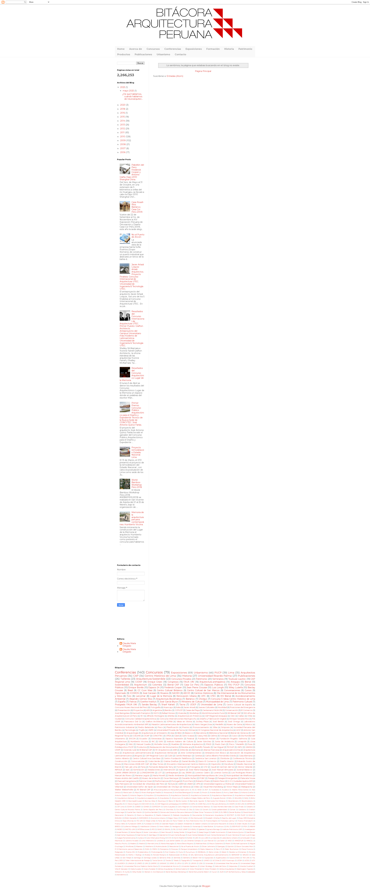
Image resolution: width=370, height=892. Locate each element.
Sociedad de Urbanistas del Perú (148, 784)
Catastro (249, 807)
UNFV (239, 747)
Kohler (189, 838)
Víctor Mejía (232, 787)
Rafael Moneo (168, 713)
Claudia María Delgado (129, 644)
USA (200, 863)
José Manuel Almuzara (222, 770)
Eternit (118, 767)
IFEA (245, 826)
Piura (250, 744)
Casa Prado (239, 807)
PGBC (202, 778)
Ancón (204, 792)
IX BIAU (193, 829)
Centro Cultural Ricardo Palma (127, 810)
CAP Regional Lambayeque (168, 804)
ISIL (174, 829)
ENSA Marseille (130, 818)
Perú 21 (219, 849)
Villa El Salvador (121, 869)
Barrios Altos (150, 801)
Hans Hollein (164, 826)
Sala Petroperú (122, 784)
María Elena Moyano (185, 844)
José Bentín (218, 721)
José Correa (141, 835)
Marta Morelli (159, 775)
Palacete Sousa (247, 778)
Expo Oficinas (128, 821)
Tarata (168, 860)
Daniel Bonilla (188, 761)
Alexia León (127, 792)
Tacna (182, 704)
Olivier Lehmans (208, 846)
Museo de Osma (234, 724)
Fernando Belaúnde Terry (161, 767)
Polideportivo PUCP (124, 747)
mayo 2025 (128, 90)
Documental (197, 815)
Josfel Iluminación (218, 832)
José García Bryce (169, 701)
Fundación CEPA (134, 824)
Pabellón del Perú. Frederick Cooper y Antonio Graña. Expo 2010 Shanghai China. (132, 172)
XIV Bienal (225, 696)
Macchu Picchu (121, 844)
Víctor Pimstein (211, 869)
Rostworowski (174, 855)
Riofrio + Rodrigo (135, 855)
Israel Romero (122, 832)
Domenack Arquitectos (214, 815)
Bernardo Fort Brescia (216, 801)
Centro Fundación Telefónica (178, 758)
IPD (153, 829)
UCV (253, 860)
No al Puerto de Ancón (138, 235)
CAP (135, 675)
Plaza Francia (247, 849)
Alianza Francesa (211, 750)
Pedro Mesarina (206, 849)
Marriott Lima (152, 844)
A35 (148, 710)
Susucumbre (234, 858)
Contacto (180, 54)
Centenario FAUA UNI (212, 710)
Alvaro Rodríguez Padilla (151, 792)
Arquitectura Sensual (125, 798)
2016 (122, 113)
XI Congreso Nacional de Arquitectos (215, 730)
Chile (250, 716)
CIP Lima (120, 807)
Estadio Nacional (244, 764)
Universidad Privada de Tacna (171, 730)
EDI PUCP (241, 815)
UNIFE (150, 730)
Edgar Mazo (173, 818)
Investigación (250, 829)
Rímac (185, 855)
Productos (123, 54)
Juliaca (141, 838)
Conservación (231, 710)
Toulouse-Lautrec (237, 679)
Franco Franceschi (245, 821)
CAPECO (184, 804)
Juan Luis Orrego (248, 835)
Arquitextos (164, 798)
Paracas (174, 849)
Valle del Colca (220, 866)
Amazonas (168, 792)
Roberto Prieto (203, 781)
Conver (232, 810)
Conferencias (172, 49)
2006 (123, 152)
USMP (117, 750)
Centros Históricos (203, 693)
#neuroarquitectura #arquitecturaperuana (171, 790)
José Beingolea (122, 713)
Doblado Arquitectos (181, 815)
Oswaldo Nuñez (189, 778)
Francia (132, 701)
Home (121, 49)
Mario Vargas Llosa (203, 724)
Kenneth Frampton (141, 713)
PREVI (154, 849)
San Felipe (127, 858)
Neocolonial (173, 846)
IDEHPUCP (236, 826)
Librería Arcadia (132, 841)
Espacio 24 (153, 687)
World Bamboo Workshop (176, 872)
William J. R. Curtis (122, 872)
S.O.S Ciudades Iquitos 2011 (240, 781)
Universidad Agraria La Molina (217, 784)
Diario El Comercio (207, 761)
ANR (175, 750)
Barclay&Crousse (135, 801)
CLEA (170, 756)
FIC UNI (140, 821)
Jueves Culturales (206, 707)
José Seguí (153, 835)
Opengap (221, 846)
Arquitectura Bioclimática (169, 699)
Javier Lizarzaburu (151, 832)
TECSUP (230, 747)
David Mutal (248, 812)
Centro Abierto (122, 758)
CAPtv (192, 804)
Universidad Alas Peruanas (227, 863)
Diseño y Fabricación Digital (213, 719)
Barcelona (201, 733)
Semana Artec (165, 858)
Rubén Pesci (219, 781)
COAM (129, 807)
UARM (181, 784)
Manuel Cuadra (143, 744)
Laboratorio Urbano (229, 838)
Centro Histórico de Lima (160, 675)
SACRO (176, 693)
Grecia (231, 824)
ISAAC (159, 829)
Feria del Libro (164, 821)
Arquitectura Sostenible (150, 678)
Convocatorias (138, 761)
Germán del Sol (227, 767)
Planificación (172, 727)
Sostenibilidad (122, 684)
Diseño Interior (227, 761)
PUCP (218, 672)
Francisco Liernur (228, 821)
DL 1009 (223, 812)
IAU (227, 826)
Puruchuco (190, 852)
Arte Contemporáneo (191, 753)
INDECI (120, 829)
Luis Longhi (218, 687)
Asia (172, 733)
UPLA (179, 863)
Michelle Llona (161, 744)
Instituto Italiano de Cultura (180, 741)
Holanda (186, 826)
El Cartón (184, 818)
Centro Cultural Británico (169, 690)
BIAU (179, 733)
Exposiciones (194, 49)
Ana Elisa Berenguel (183, 792)
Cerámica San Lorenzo (206, 758)
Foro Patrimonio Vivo (194, 821)
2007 (123, 148)
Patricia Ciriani (145, 781)
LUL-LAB (204, 838)
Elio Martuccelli (197, 818)
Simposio (225, 727)
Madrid (142, 844)
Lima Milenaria (147, 841)
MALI (131, 744)
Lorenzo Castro (202, 773)
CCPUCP (179, 710)
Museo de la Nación (151, 778)
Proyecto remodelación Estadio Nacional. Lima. (138, 452)
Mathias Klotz (201, 844)
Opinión (230, 846)
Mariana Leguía (142, 775)
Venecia (186, 787)
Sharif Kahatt (168, 704)
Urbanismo (163, 54)
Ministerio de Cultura (192, 701)
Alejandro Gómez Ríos (140, 699)
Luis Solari (221, 841)
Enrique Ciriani (155, 682)
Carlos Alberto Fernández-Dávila (220, 756)
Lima (231, 672)
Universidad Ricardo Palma (215, 675)
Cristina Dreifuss (170, 761)
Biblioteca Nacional (218, 733)
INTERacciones (143, 829)
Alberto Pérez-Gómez (240, 790)
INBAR (252, 826)
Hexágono (176, 826)
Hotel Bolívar (208, 826)
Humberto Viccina (139, 741)
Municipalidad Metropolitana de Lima (205, 775)
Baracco (189, 733)
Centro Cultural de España (239, 705)
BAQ (246, 798)
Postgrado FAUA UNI (126, 704)
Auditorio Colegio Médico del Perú (197, 798)
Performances (162, 781)
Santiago (137, 858)
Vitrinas (191, 730)
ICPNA (170, 721)
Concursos (153, 49)
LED (196, 838)
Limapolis (242, 741)
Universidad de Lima (211, 704)
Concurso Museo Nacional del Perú (131, 707)
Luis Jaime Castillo (173, 841)
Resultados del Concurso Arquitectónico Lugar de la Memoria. (132, 374)
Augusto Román (219, 798)
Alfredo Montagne (155, 716)
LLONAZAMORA (147, 773)
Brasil (130, 690)
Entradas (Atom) (175, 76)
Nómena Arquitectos (193, 744)
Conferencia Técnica (242, 758)
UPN (198, 784)
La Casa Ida (214, 838)
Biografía (118, 804)
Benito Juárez (181, 801)
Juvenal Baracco (244, 770)
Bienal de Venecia (239, 733)
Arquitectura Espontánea (222, 795)
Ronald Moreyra (159, 855)
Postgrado (119, 852)
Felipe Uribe (150, 821)
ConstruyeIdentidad (219, 810)
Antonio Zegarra (137, 795)
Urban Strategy (206, 866)
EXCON (132, 739)
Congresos (173, 682)
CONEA (146, 807)
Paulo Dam (220, 744)
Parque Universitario (189, 849)
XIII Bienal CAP (234, 713)
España (121, 701)
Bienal (248, 682)
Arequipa (235, 682)
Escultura (228, 764)
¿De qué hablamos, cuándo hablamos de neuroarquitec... (132, 96)
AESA (199, 790)
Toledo (176, 860)
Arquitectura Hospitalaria (245, 795)
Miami (227, 844)
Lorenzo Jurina (221, 773)
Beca (171, 801)
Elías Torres (158, 764)
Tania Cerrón (157, 860)
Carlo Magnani (183, 807)
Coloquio (224, 736)
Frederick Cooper (173, 687)
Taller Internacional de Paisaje (137, 860)
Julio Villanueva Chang (155, 838)
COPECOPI (156, 807)
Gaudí (213, 767)
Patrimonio (245, 49)
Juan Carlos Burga (177, 835)
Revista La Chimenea (237, 852)
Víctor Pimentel (196, 869)
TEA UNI (246, 858)
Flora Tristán (178, 821)
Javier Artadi (189, 707)
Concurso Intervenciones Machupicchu (178, 719)
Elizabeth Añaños (212, 818)
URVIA (193, 863)
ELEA (251, 815)
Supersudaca (221, 858)
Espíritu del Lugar (229, 818)
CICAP (146, 736)
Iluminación (138, 770)
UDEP (193, 704)
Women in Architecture (153, 872)
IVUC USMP (183, 829)
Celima (213, 736)
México (248, 724)
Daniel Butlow (234, 812)
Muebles (175, 744)
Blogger (206, 886)
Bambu (168, 710)
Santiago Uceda (150, 858)
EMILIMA (118, 818)
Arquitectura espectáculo (147, 798)
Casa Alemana (245, 756)
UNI (146, 863)
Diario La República (145, 815)
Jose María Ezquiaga (198, 770)
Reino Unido (214, 852)
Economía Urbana (158, 818)
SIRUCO (246, 855)
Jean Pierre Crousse (197, 687)
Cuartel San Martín (134, 812)
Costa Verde (154, 761)
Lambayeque (171, 773)
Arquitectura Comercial (200, 795)
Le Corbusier (245, 838)
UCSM (239, 860)
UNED (139, 863)
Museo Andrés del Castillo (127, 778)
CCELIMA (137, 736)
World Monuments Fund (213, 713)
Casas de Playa (193, 710)
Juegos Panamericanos (126, 838)
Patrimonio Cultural (242, 701)
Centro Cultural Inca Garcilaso (147, 758)
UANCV (207, 860)
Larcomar (141, 696)
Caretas (198, 756)
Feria (143, 767)
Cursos (248, 690)
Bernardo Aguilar (197, 801)
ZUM (222, 872)
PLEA (147, 849)
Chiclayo (203, 699)
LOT (160, 773)
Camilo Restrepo (184, 756)
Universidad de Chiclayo (167, 787)
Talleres (125, 678)
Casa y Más (202, 736)
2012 (122, 128)
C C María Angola (131, 804)
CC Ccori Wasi (145, 690)
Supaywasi (208, 858)
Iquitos (182, 770)
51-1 (141, 716)
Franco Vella (120, 824)
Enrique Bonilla (136, 687)
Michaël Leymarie (240, 844)
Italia (178, 707)
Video (197, 787)
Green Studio (242, 824)
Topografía (185, 860)
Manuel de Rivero (123, 775)
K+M (169, 838)
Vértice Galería (181, 869)
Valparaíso (233, 866)
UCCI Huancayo (228, 860)
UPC (203, 696)
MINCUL (249, 841)
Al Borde (184, 750)
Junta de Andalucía (224, 741)
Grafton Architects (154, 721)
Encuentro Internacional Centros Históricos (187, 764)
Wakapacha (246, 787)
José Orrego (234, 721)
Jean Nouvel (166, 832)
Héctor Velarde (245, 767)
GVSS (157, 824)
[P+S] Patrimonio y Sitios (236, 872)
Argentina (157, 710)
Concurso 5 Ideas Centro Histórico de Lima (233, 699)
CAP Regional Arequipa (216, 716)
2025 (123, 87)
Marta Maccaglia (167, 844)
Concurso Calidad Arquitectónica (140, 719)
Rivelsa (147, 855)
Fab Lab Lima (131, 767)
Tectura (171, 784)
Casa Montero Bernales (222, 807)
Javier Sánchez (204, 741)
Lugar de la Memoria (161, 696)
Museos (164, 693)
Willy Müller (137, 872)
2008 (123, 144)
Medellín (219, 724)
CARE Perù (202, 804)
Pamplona (164, 849)
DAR (216, 812)
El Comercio (246, 710)
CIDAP (138, 682)
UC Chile (215, 860)
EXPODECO (143, 818)
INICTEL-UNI (130, 829)
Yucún (214, 872)
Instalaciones (154, 770)
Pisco (160, 727)
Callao (241, 716)
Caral (176, 736)
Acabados (215, 790)
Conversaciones (232, 690)
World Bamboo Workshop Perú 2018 (137, 483)
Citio (190, 810)
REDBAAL (202, 852)
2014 (123, 120)
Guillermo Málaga (130, 826)
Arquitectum (140, 684)
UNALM (131, 863)
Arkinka (171, 716)
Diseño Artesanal (163, 815)
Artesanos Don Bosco (215, 753)
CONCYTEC (158, 736)
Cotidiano (242, 810)
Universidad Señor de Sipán (139, 787)
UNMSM (249, 747)
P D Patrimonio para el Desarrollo (128, 849)
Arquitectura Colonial (179, 795)
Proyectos (138, 710)
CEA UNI (240, 804)
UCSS (247, 860)
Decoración (119, 815)
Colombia (157, 684)
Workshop (194, 713)
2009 (123, 140)
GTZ (205, 767)
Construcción (121, 761)
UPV (186, 863)
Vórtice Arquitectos (226, 869)
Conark (205, 810)
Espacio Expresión (174, 739)
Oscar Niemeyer (171, 778)
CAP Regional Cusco (154, 756)
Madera (133, 844)
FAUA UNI (189, 682)
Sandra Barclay (149, 704)
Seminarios (218, 679)
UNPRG (154, 863)
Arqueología (132, 733)
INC (153, 741)
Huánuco (220, 826)
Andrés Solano (215, 792)
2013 (122, 124)
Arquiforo (150, 795)
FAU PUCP (233, 684)
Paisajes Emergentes (227, 778)
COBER (138, 807)
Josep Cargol (204, 832)
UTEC (213, 696)
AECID (186, 693)
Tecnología (130, 730)
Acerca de (135, 49)
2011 (122, 132)
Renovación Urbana (186, 696)
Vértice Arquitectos (165, 869)
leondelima (121, 875)
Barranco (190, 699)
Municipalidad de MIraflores (239, 775)
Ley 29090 (187, 773)
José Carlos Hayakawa (126, 835)
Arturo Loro (176, 798)
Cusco (235, 736)
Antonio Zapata (121, 795)
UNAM (190, 784)
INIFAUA (118, 770)
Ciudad (118, 719)
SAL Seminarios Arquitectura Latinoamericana (209, 855)
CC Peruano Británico (217, 804)
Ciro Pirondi (181, 810)
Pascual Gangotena (127, 781)
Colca (197, 810)
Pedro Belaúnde (146, 727)
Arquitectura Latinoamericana (137, 753)
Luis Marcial (208, 841)
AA (193, 790)
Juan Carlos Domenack (216, 835)
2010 (123, 136)
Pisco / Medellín (236, 744)
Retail (224, 852)
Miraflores (129, 846)
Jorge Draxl (191, 832)
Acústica (225, 790)
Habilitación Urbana (148, 826)
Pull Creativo (170, 852)
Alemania (196, 750)
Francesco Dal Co (132, 721)
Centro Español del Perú (153, 810)
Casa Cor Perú (191, 684)
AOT (206, 790)
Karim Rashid (179, 838)
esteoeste (251, 872)
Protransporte (156, 852)
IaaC (128, 770)
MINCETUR (239, 841)
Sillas (215, 727)
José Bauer (250, 832)
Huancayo (168, 707)
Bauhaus (162, 801)
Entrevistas (156, 739)
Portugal (176, 781)
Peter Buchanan (231, 849)
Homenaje (196, 826)
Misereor (139, 846)
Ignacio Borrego (213, 829)
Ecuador (143, 739)
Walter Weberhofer (124, 790)
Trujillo (142, 730)
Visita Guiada (135, 869)
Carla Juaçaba (169, 807)
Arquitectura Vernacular (166, 753)
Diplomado (120, 693)
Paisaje (211, 778)
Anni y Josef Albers (231, 792)
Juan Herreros (233, 835)
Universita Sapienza (189, 866)
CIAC (233, 716)
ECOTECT (230, 815)
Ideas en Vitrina (184, 721)
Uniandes (209, 863)
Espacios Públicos (213, 684)
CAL (153, 804)
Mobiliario (149, 846)
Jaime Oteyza (136, 832)
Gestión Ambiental (184, 824)
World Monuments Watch (199, 872)
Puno (180, 852)
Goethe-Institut (148, 701)
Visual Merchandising (213, 787)
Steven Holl (197, 858)
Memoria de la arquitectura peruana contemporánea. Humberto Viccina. (132, 518)
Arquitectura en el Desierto (154, 733)
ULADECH (121, 863)
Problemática (143, 852)
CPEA (168, 736)
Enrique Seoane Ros (239, 719)
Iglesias (202, 829)
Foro (129, 696)
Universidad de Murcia (169, 866)
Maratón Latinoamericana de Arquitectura (171, 724)
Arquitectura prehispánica (212, 682)
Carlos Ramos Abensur (201, 807)
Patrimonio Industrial (124, 727)
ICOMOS (134, 693)
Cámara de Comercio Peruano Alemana (176, 812)
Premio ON (130, 852)
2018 (123, 109)
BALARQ (238, 798)
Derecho (130, 815)
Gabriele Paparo (168, 824)
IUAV (161, 741)
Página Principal (203, 71)
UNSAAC (163, 863)
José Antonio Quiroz (236, 832)
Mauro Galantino (216, 844)
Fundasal (148, 824)
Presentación (124, 710)
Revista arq (186, 747)
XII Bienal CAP (145, 750)
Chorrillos (169, 810)
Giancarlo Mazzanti (218, 824)
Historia (229, 49)
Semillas (177, 858)
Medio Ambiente (176, 775)
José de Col (163, 835)
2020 (123, 105)
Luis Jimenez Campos (192, 841)
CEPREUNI (251, 804)
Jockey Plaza (202, 721)
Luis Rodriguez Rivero (241, 773)
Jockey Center (179, 832)
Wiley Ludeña (236, 687)
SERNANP (235, 855)
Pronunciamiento (201, 727)
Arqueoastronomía (231, 750)
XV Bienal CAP (143, 790)
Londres (160, 841)
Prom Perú (188, 781)
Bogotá (138, 756)
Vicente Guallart (246, 866)
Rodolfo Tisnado (202, 747)
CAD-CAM (145, 804)
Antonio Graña (247, 792)
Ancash (196, 792)
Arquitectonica (162, 795)
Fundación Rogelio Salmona (233, 739)
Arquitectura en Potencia (190, 716)
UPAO (171, 863)
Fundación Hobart (206, 739)
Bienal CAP (173, 684)
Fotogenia (195, 767)
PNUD (208, 744)
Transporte (196, 860)
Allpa (137, 792)
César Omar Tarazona (203, 812)
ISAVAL (167, 829)
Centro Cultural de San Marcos (203, 690)
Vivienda (182, 713)
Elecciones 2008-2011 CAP (136, 764)
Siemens (186, 858)
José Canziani (149, 693)
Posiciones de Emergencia (242, 707)
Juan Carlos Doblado (196, 835)
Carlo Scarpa (188, 736)
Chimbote (224, 758)
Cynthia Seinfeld (151, 812)
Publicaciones (143, 54)
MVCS (156, 713)
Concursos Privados (181, 679)
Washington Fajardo (245, 869)
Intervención (169, 770)
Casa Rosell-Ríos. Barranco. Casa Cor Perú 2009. (138, 207)
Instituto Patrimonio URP (232, 829)
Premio (185, 727)
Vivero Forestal (149, 869)
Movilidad (222, 707)
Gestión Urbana (201, 824)
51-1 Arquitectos (162, 750)
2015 (122, 116)
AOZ (238, 730)
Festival (190, 739)
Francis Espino (212, 821)
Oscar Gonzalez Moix (244, 846)
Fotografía (155, 707)
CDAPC (232, 804)
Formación (213, 49)
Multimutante (161, 846)
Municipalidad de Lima (217, 701)
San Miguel (218, 747)
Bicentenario (233, 801)
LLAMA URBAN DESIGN (125, 773)
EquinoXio (216, 764)
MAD (230, 841)
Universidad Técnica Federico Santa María (141, 866)
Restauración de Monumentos (164, 747)
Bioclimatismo (247, 801)
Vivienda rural (129, 750)
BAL (230, 798)
